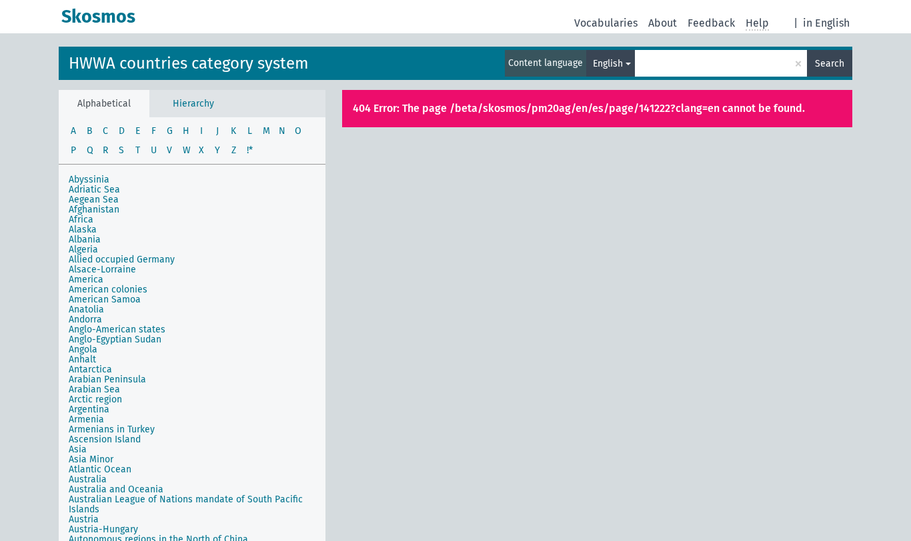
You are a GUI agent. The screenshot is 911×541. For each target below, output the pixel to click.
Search (829, 63)
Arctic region (95, 399)
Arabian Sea (94, 389)
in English (826, 23)
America (86, 279)
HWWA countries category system (189, 63)
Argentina (89, 409)
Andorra (85, 319)
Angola (83, 349)
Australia (88, 479)
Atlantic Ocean (100, 469)
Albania (85, 239)
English (608, 63)
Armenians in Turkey (112, 429)
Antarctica (90, 369)
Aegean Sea (94, 199)
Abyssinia (89, 179)
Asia (78, 449)
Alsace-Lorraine (102, 269)
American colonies (108, 289)
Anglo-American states (117, 329)
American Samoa (105, 299)
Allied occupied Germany (122, 259)
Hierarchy (193, 103)
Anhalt (82, 359)
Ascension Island (105, 439)
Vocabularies (606, 23)
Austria (84, 519)
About (662, 23)
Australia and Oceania (116, 489)
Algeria (83, 249)
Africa (81, 219)
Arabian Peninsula (107, 379)
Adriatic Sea (94, 189)
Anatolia (86, 309)
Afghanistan (94, 209)
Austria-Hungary (103, 529)
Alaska (83, 229)
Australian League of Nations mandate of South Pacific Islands (186, 504)
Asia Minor (91, 459)
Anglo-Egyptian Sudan (115, 339)
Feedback (711, 23)
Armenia (86, 419)
